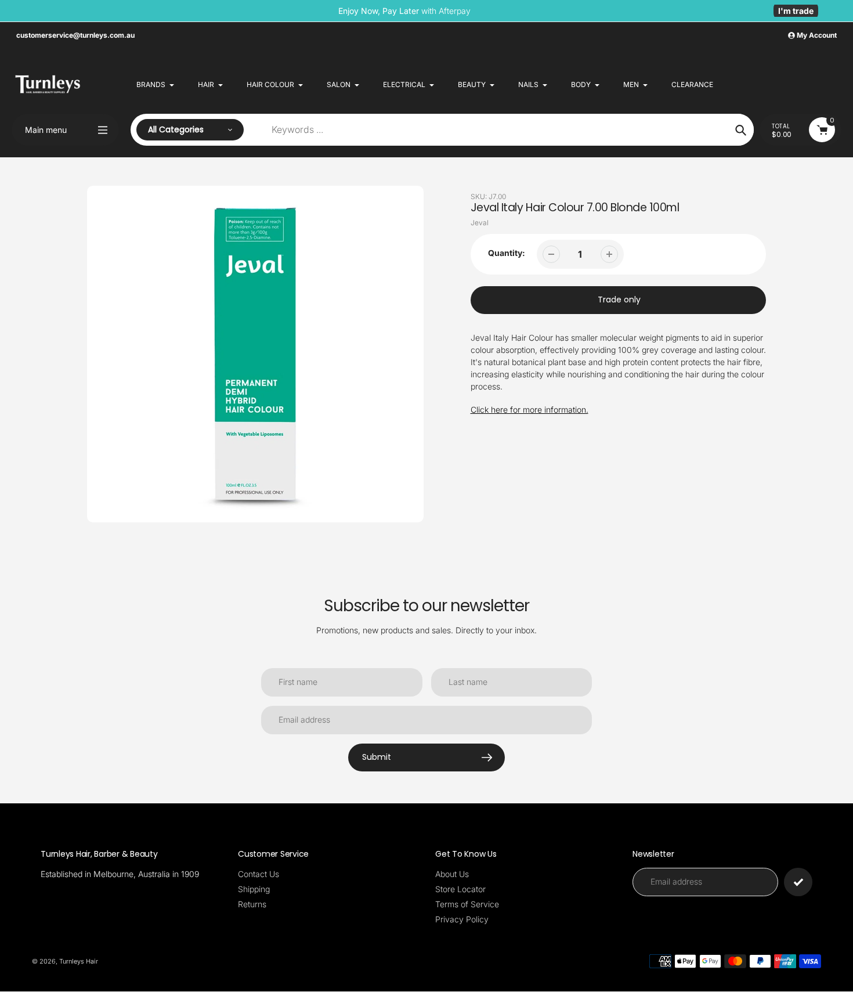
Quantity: (506, 253)
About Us (452, 874)
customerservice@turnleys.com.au (75, 35)
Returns (252, 904)
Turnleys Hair (78, 961)
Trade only (619, 299)
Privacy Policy (462, 919)
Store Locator (460, 889)
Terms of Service (467, 904)
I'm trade (796, 11)
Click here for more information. (529, 409)
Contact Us (258, 874)
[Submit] (798, 882)
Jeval (480, 222)
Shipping (254, 889)
